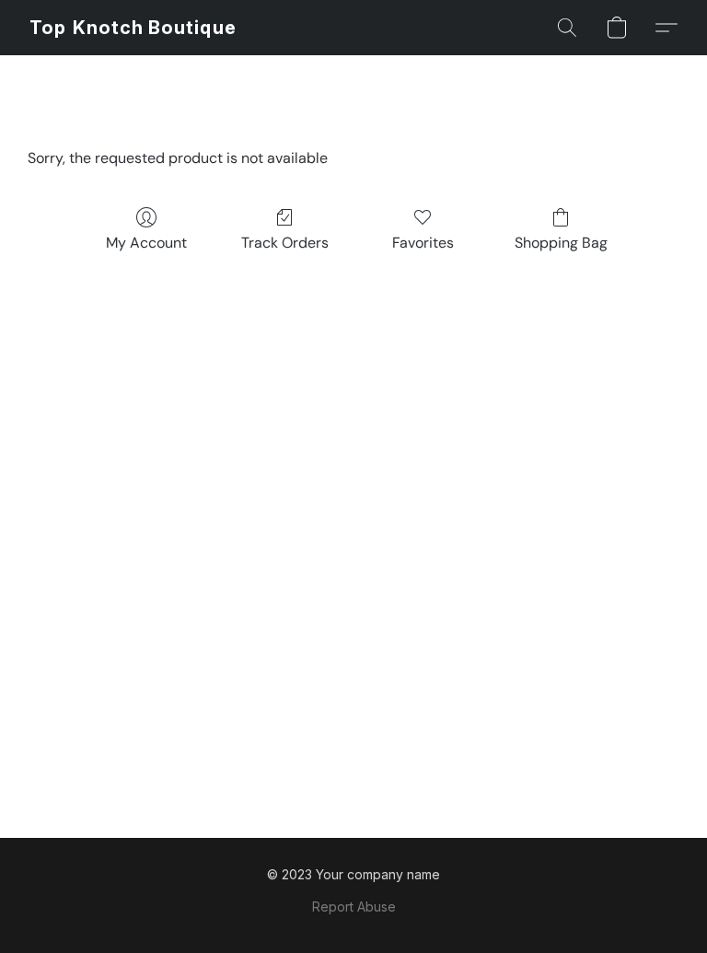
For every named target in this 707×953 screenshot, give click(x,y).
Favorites (423, 242)
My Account (146, 242)
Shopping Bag (561, 242)
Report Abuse (354, 906)
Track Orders (285, 242)
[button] (133, 27)
